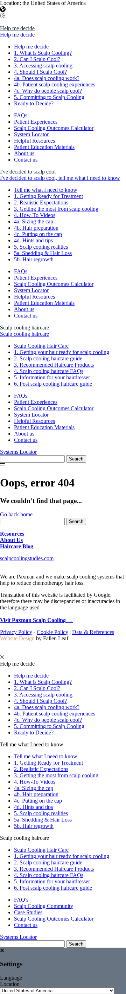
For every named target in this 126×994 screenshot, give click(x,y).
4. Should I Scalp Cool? (40, 72)
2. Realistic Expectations (41, 202)
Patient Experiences (35, 122)
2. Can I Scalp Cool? (37, 59)
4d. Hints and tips (33, 240)
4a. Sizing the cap (33, 221)
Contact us (25, 160)
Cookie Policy (52, 632)
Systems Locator (18, 452)
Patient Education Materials (44, 147)
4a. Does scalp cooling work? (46, 78)
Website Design (17, 638)
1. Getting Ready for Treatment (48, 196)
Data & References (93, 632)
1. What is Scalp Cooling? (43, 53)
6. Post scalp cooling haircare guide (53, 384)
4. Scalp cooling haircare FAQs (48, 371)
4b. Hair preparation (36, 228)
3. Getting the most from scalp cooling (56, 209)
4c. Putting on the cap (38, 234)
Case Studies (28, 912)
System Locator (31, 134)
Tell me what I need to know (45, 190)
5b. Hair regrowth (34, 259)
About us (24, 153)
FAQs (20, 115)
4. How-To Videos (34, 215)
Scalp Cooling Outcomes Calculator (53, 128)
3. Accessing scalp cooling (43, 65)
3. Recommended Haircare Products (54, 365)
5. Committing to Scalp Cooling (49, 97)
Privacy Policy (16, 632)
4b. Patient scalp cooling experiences (54, 84)
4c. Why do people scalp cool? (48, 91)
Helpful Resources (34, 141)
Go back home (16, 514)
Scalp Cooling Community (43, 906)
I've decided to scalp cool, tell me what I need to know (60, 178)
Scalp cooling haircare (24, 328)
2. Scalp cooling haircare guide (48, 358)
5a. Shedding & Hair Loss (43, 253)
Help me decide (17, 28)
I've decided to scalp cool (28, 172)
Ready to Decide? (34, 103)
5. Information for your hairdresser (52, 377)
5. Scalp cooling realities (41, 247)
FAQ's (21, 900)
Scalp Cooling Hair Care (41, 346)
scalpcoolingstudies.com (27, 558)
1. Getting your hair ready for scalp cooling (61, 352)
